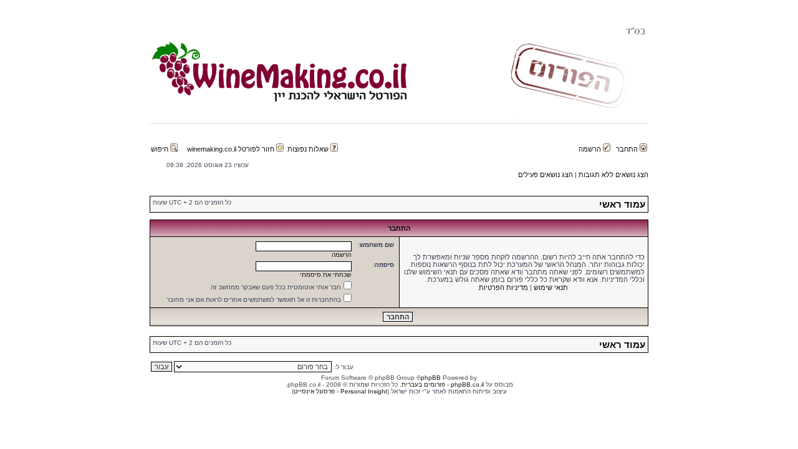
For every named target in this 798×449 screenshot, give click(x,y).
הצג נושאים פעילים (545, 174)
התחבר (628, 149)
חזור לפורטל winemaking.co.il (231, 149)
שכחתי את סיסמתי (325, 274)
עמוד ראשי (622, 204)
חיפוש (160, 149)
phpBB (431, 377)
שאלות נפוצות (308, 149)
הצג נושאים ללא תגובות (613, 174)
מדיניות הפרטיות (503, 287)
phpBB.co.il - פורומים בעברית (442, 384)
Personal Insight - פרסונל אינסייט (340, 391)
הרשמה (591, 149)
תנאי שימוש (551, 287)
